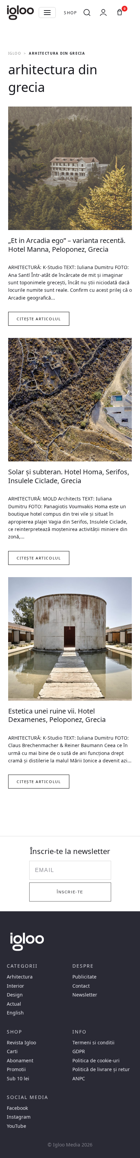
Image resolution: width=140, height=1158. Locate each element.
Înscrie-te (70, 892)
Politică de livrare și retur (101, 1069)
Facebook (17, 1108)
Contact (81, 986)
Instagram (19, 1117)
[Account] (103, 12)
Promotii (16, 1069)
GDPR (78, 1051)
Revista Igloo (21, 1043)
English (15, 1013)
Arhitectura (20, 977)
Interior (15, 986)
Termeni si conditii (93, 1043)
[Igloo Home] (20, 12)
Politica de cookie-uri (96, 1061)
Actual (14, 1004)
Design (15, 995)
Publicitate (84, 977)
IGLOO (14, 53)
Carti (12, 1051)
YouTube (16, 1126)
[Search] (87, 12)
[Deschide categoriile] (47, 12)
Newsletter (84, 995)
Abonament (20, 1061)
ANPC (78, 1079)
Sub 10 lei (18, 1079)
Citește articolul (39, 318)
